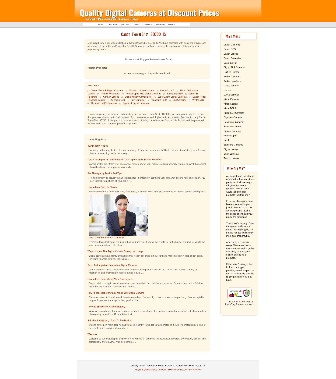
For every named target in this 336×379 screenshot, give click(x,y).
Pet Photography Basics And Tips (105, 173)
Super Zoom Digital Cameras (172, 96)
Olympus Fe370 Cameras (104, 103)
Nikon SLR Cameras (234, 113)
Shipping (160, 25)
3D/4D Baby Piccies (98, 145)
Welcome (92, 334)
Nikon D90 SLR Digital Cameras (107, 90)
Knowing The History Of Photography (106, 306)
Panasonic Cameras (234, 122)
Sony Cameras (231, 154)
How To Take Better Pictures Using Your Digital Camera (116, 293)
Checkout (113, 25)
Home (101, 25)
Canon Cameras (232, 44)
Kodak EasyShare (233, 81)
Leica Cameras (231, 85)
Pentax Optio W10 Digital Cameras (143, 93)
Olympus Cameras (233, 117)
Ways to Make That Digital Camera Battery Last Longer (116, 251)
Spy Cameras (138, 100)
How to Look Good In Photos (102, 187)
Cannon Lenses (111, 96)
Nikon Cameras (231, 99)
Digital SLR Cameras (234, 67)
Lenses (227, 90)
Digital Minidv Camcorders (138, 96)
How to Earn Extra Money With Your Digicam (110, 279)
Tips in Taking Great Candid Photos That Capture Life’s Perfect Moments (125, 159)
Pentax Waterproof (110, 93)
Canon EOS (230, 49)
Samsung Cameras (233, 144)
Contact (172, 25)
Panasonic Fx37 (158, 100)
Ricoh (226, 140)
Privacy (148, 25)
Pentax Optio (230, 135)
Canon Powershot (232, 58)
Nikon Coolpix (231, 103)
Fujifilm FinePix (231, 72)
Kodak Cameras (232, 76)
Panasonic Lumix (232, 126)
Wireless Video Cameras (141, 90)
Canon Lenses (231, 53)
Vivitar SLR (198, 100)
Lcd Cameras (179, 100)
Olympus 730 (118, 100)
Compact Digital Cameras (136, 103)
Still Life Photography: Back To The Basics (109, 320)
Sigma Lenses (231, 149)
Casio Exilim (230, 63)
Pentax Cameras (232, 131)
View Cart (125, 25)
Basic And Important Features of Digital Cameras (113, 265)
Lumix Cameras (232, 94)
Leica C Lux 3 (167, 90)
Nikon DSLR (230, 108)
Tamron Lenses (231, 158)
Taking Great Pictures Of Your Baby (106, 237)
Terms (137, 25)
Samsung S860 (175, 93)
